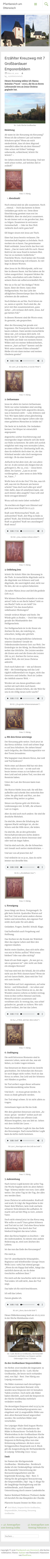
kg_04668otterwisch (13, 76)
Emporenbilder (11, 1510)
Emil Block (12, 1507)
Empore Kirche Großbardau (28, 1507)
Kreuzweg (22, 1510)
